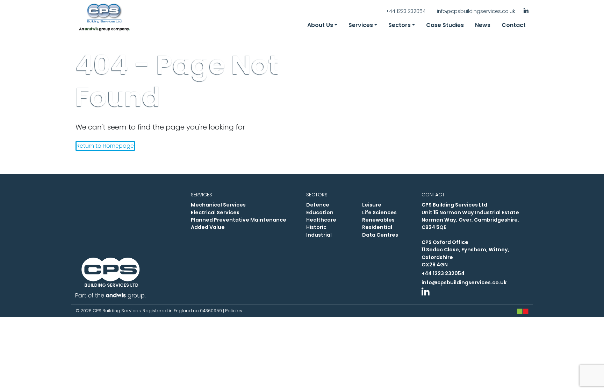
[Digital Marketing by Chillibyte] (522, 311)
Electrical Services (215, 212)
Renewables (378, 219)
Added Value (208, 227)
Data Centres (380, 234)
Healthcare (321, 219)
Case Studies (445, 25)
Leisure (371, 204)
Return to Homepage (105, 146)
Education (319, 212)
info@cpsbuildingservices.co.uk (476, 11)
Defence (317, 204)
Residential (377, 227)
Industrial (319, 234)
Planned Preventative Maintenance (238, 219)
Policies (233, 311)
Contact (514, 25)
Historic (316, 227)
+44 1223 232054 (406, 11)
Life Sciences (379, 212)
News (482, 25)
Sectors (399, 25)
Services (360, 25)
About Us (320, 25)
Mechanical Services (218, 204)
